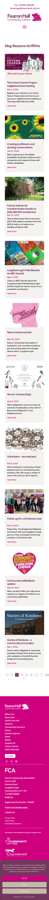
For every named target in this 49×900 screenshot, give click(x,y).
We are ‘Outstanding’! (19, 394)
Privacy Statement (29, 897)
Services (8, 723)
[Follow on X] (11, 761)
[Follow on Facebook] (7, 761)
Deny (24, 884)
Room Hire (10, 717)
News (7, 736)
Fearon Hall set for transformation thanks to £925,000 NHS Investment (21, 209)
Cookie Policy (17, 897)
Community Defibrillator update (21, 582)
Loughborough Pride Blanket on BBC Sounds (23, 272)
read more (11, 106)
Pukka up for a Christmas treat (24, 518)
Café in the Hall (12, 720)
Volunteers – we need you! (21, 456)
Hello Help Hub (12, 749)
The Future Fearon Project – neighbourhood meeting (22, 84)
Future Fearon (11, 746)
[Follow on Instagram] (16, 761)
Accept (24, 878)
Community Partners (15, 727)
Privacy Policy (10, 818)
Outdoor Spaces (12, 733)
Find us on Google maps (16, 807)
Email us (9, 797)
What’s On (10, 714)
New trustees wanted (19, 332)
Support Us (10, 743)
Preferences (24, 891)
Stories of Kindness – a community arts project (20, 641)
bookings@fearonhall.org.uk (25, 8)
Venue (8, 730)
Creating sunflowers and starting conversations (21, 145)
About (8, 740)
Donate (10, 756)
